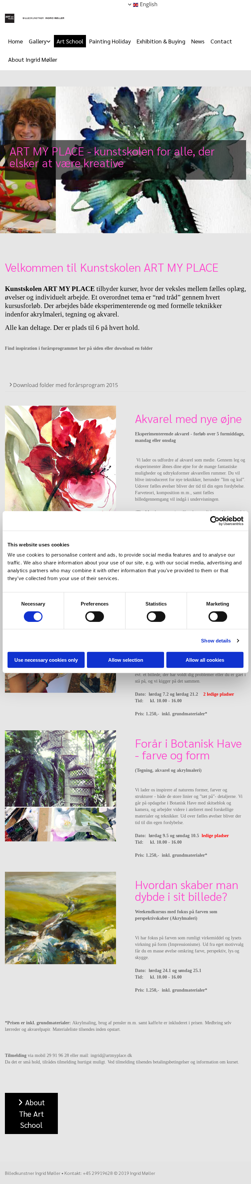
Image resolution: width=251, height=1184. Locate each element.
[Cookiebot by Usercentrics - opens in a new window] (214, 521)
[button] (31, 1113)
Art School (70, 41)
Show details (216, 640)
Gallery (37, 41)
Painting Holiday (110, 41)
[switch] (94, 616)
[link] (39, 41)
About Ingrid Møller (32, 59)
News (198, 41)
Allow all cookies (205, 660)
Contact (221, 41)
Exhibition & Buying (161, 41)
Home (15, 41)
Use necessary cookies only (46, 660)
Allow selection (125, 660)
